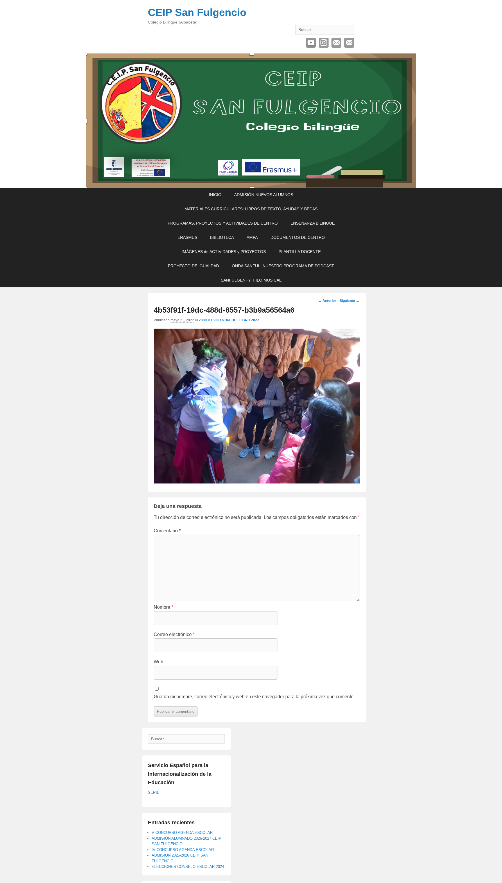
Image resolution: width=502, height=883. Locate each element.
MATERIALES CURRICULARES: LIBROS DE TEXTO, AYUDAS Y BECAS (251, 209)
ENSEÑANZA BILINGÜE (313, 223)
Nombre (163, 607)
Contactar (349, 43)
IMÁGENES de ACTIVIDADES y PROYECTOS (224, 251)
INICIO (215, 194)
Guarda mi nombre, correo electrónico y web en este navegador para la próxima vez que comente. (254, 696)
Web (158, 661)
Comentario (167, 530)
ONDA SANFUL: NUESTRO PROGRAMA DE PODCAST (283, 266)
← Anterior (327, 301)
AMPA (252, 237)
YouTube (311, 43)
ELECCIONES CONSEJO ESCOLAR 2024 (188, 866)
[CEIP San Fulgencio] (251, 120)
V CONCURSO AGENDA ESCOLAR (182, 832)
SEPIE (153, 792)
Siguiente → (349, 301)
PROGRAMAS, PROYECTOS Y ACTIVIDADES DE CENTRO (223, 223)
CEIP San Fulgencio (197, 12)
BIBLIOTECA (222, 237)
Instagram (324, 43)
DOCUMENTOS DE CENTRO (297, 237)
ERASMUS (187, 237)
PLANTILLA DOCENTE (300, 251)
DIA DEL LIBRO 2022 (242, 320)
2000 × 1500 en (212, 320)
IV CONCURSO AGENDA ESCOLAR (183, 850)
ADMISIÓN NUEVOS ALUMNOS (263, 194)
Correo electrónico (336, 43)
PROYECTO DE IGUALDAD (193, 266)
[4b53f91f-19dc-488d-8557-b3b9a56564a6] (257, 481)
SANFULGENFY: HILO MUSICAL (251, 280)
